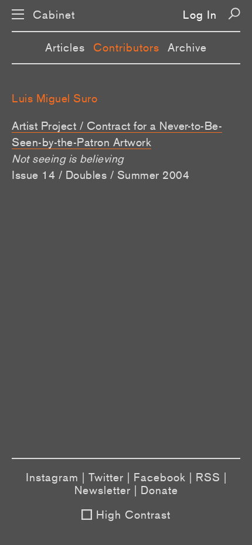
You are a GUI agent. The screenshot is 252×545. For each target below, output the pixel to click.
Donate (159, 490)
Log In (200, 14)
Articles (65, 47)
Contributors (126, 47)
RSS (208, 477)
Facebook (160, 477)
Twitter (106, 477)
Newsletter (102, 490)
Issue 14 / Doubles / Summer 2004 (100, 174)
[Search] (234, 14)
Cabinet (54, 14)
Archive (187, 47)
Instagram (52, 477)
